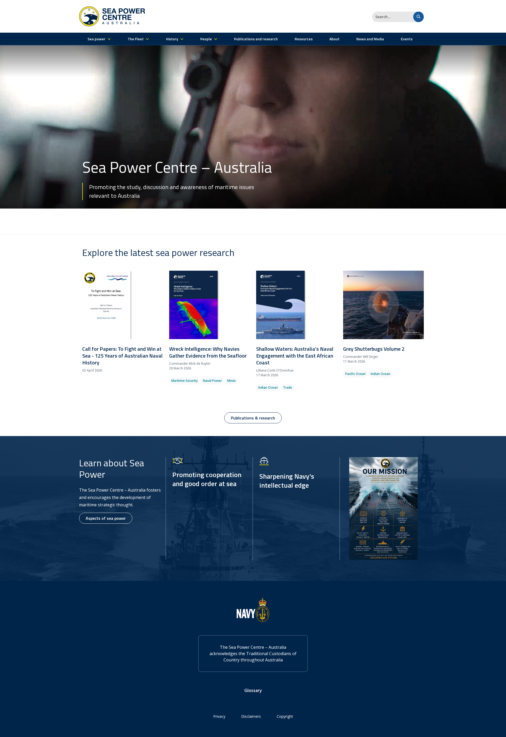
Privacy (219, 716)
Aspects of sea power (106, 518)
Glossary (253, 690)
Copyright (285, 716)
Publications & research (253, 418)
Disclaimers (251, 716)
